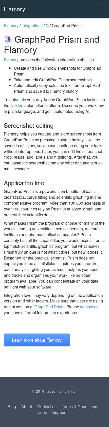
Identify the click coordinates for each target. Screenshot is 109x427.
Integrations (32, 25)
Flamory (14, 9)
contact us (89, 307)
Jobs (42, 412)
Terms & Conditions (79, 406)
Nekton (16, 105)
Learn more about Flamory (37, 340)
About (26, 406)
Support (59, 412)
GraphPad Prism (49, 307)
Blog (12, 406)
